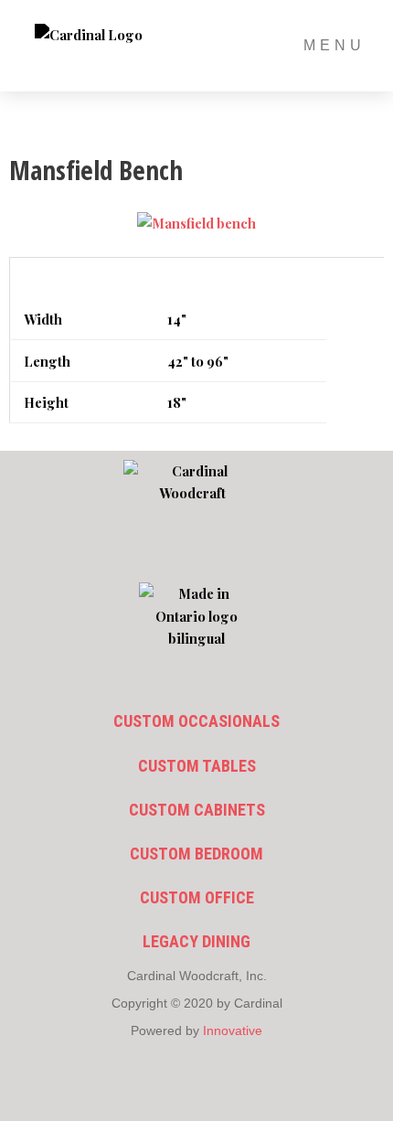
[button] (197, 550)
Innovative (232, 1030)
